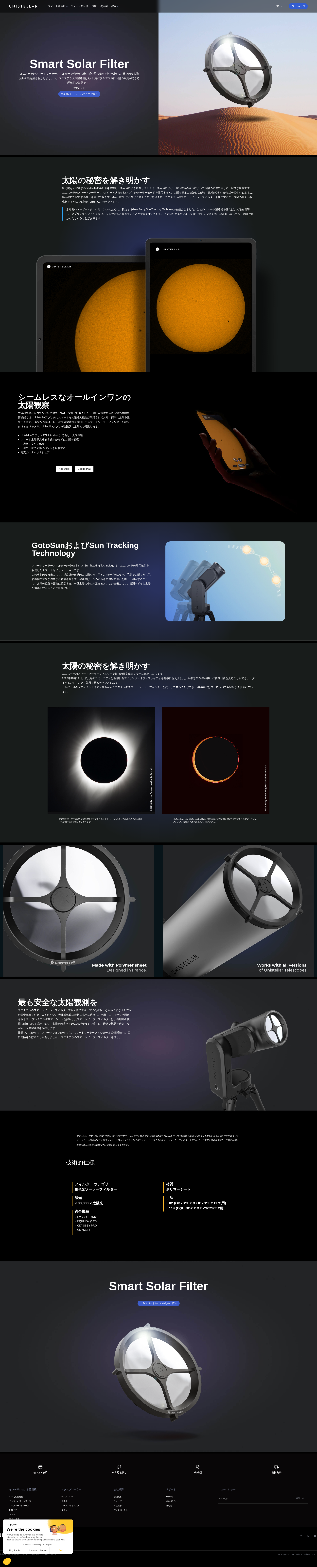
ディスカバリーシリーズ (20, 1501)
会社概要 (118, 1497)
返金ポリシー (172, 1501)
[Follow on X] (307, 1536)
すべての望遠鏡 (16, 1497)
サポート (170, 1497)
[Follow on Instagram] (314, 1536)
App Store (64, 468)
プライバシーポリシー (49, 1554)
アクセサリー (15, 1519)
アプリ (12, 1514)
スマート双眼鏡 (79, 6)
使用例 (104, 6)
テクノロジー (67, 1497)
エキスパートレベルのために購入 (79, 94)
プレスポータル (121, 1510)
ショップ (300, 6)
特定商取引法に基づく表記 (10, 1554)
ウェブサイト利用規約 (30, 1554)
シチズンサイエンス (70, 1505)
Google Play (84, 468)
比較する (13, 1510)
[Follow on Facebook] (301, 1536)
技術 (94, 6)
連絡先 (169, 1505)
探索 (113, 6)
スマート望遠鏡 (56, 6)
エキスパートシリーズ (19, 1505)
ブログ (64, 1510)
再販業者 (118, 1505)
